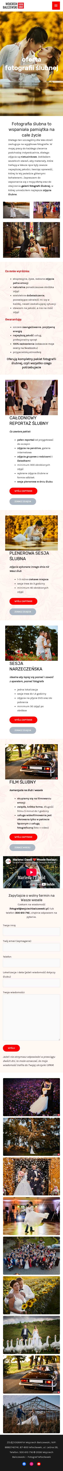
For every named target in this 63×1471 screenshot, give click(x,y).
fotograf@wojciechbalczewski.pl (29, 908)
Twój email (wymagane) (17, 940)
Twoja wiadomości (14, 992)
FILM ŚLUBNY (22, 782)
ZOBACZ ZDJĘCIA (23, 501)
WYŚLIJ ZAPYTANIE (23, 491)
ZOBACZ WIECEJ (22, 847)
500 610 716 (22, 912)
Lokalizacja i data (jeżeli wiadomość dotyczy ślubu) (29, 974)
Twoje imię (9, 925)
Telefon (7, 956)
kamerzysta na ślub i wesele (26, 790)
